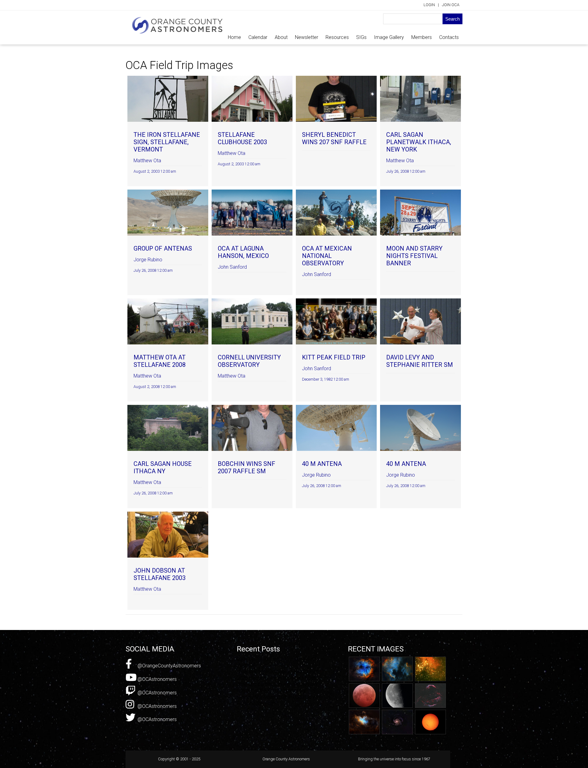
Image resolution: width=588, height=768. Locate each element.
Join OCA (450, 4)
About (281, 37)
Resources (337, 37)
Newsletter (306, 37)
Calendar (257, 37)
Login (429, 4)
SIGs (361, 37)
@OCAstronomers (156, 679)
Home (234, 37)
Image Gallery (389, 37)
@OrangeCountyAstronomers (168, 666)
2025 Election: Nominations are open (276, 678)
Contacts (449, 37)
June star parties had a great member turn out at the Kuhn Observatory (277, 687)
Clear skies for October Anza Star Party (279, 671)
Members (421, 37)
